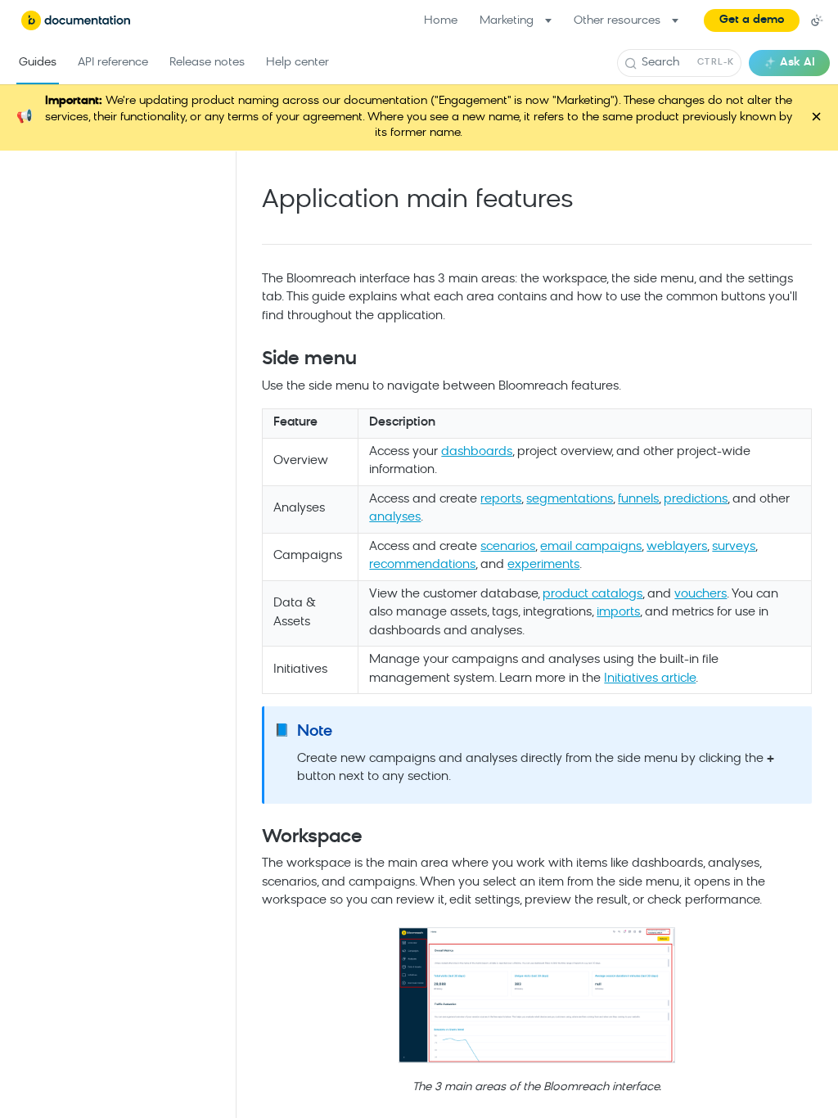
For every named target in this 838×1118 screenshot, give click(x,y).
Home (440, 21)
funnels (638, 500)
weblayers (677, 547)
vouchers (700, 594)
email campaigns (591, 547)
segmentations (569, 500)
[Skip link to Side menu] (251, 360)
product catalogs (592, 594)
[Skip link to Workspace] (251, 838)
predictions (696, 500)
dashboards (476, 452)
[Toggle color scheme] (817, 20)
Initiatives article (650, 679)
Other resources (617, 21)
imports (618, 612)
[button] (752, 20)
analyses (395, 518)
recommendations (422, 565)
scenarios (507, 547)
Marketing (507, 21)
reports (500, 500)
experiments (543, 565)
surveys (733, 547)
